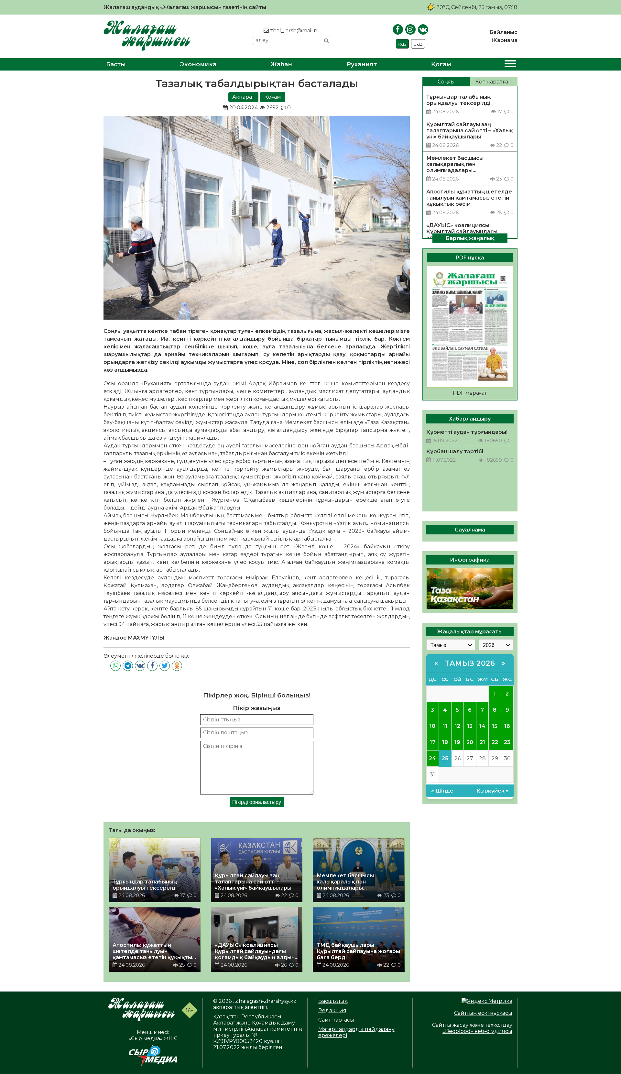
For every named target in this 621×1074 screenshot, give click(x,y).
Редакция (332, 1010)
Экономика (198, 64)
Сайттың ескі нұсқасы (483, 1013)
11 (445, 726)
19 (457, 742)
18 (445, 742)
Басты (116, 64)
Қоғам (441, 64)
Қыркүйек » (492, 790)
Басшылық (332, 1001)
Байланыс (503, 32)
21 (482, 742)
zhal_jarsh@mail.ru (294, 30)
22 (495, 742)
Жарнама (504, 40)
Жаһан (281, 64)
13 (470, 726)
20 (469, 742)
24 (432, 758)
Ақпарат (243, 97)
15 (494, 726)
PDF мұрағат (470, 392)
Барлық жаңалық (470, 238)
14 (482, 726)
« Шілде (442, 790)
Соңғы (446, 82)
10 (432, 726)
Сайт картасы (336, 1020)
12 (457, 726)
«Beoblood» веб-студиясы (477, 1031)
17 (432, 742)
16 (507, 726)
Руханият (362, 64)
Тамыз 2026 (470, 663)
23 (507, 742)
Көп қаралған (493, 82)
